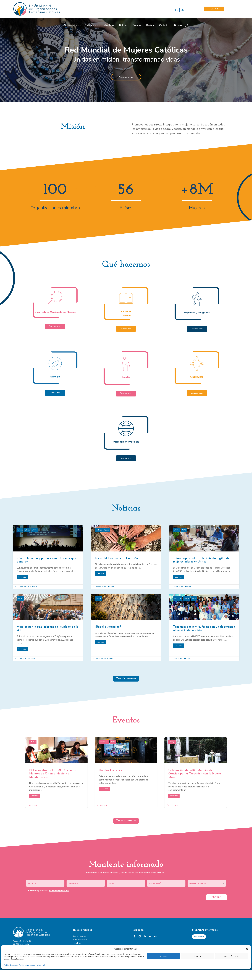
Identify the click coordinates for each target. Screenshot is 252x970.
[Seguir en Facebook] (134, 936)
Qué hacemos (91, 25)
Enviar (216, 897)
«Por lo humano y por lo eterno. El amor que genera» (48, 557)
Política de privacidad (27, 965)
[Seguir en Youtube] (150, 936)
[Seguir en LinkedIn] (145, 936)
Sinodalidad (104, 742)
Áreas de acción (79, 939)
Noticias (123, 25)
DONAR (214, 8)
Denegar (197, 956)
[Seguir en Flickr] (155, 936)
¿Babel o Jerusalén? (126, 627)
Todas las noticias (126, 678)
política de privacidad (59, 890)
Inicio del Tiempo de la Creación (126, 557)
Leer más (22, 577)
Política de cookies (11, 965)
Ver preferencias (231, 956)
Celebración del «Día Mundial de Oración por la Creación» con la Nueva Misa (195, 772)
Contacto (163, 25)
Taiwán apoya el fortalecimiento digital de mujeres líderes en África (204, 557)
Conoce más (126, 77)
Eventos (137, 25)
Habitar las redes (126, 772)
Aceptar (163, 956)
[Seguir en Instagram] (140, 936)
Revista (150, 25)
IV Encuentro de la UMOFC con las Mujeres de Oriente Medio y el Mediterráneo (56, 772)
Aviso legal (41, 965)
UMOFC (35, 530)
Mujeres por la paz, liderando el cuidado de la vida (48, 627)
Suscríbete (199, 936)
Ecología (99, 530)
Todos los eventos (126, 820)
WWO (184, 530)
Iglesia (27, 530)
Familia (20, 530)
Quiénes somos (71, 25)
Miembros (109, 25)
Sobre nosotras (79, 936)
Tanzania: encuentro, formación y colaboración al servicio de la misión (204, 627)
